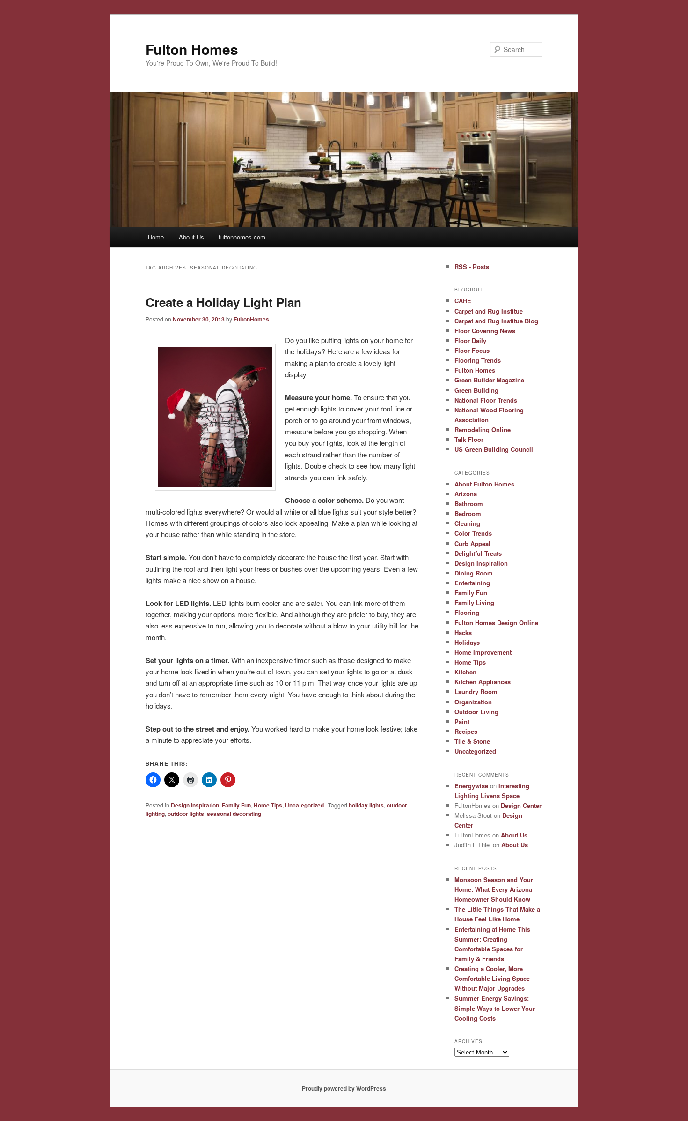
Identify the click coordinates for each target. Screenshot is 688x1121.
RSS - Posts (471, 266)
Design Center (521, 805)
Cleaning (467, 523)
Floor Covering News (484, 330)
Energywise (471, 785)
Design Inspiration (195, 805)
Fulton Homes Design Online (496, 622)
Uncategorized (304, 805)
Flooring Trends (477, 360)
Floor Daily (470, 340)
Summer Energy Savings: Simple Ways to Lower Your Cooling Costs (494, 1008)
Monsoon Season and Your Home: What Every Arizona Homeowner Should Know (493, 889)
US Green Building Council (493, 449)
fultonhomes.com (242, 236)
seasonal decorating (234, 813)
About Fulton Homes (484, 483)
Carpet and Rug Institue (488, 310)
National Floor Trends (485, 400)
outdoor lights (186, 813)
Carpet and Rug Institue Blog (496, 320)
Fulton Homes (192, 49)
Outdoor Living (476, 711)
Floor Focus (472, 350)
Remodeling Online (482, 429)
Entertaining (472, 582)
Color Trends (473, 533)
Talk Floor (468, 439)
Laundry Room (476, 691)
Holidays (467, 642)
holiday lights (366, 805)
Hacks (463, 632)
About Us (191, 236)
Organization (473, 701)
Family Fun (236, 805)
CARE (462, 300)
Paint (461, 721)
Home (156, 236)
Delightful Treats (478, 553)
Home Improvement (483, 652)
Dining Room (473, 572)
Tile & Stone (472, 741)
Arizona (465, 493)
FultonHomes (251, 319)
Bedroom (467, 513)
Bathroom (468, 503)
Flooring (466, 612)
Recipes (465, 731)
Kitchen (465, 671)
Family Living (474, 602)
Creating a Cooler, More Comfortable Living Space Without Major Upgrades (492, 978)
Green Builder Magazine (489, 379)
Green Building (476, 390)
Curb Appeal (472, 543)
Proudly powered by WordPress (344, 1088)
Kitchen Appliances (482, 681)
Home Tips (268, 805)
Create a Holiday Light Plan (223, 302)
